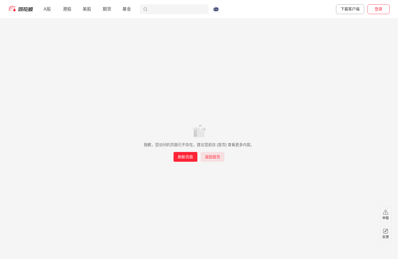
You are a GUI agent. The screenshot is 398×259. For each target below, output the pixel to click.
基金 (126, 9)
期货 (107, 9)
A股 (47, 9)
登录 (378, 9)
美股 (87, 9)
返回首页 (212, 157)
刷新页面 (185, 157)
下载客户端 (350, 9)
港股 (67, 9)
